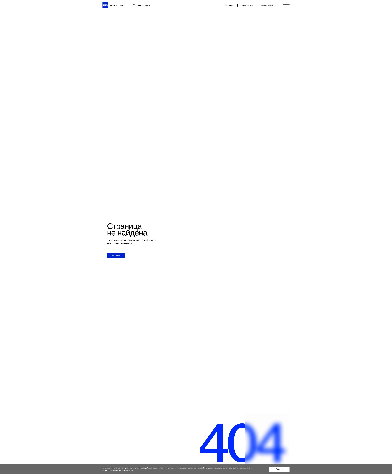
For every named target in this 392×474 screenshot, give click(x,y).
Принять (279, 469)
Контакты (229, 5)
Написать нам (247, 5)
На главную (115, 255)
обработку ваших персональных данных (215, 468)
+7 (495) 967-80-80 (268, 5)
